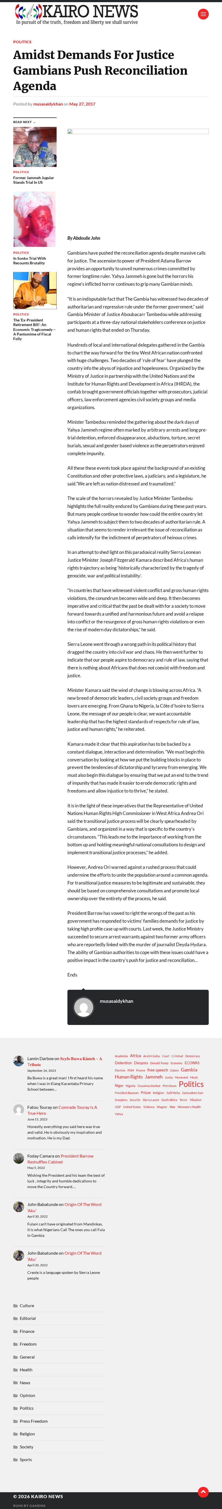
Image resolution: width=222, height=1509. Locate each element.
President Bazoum (127, 1092)
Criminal (177, 1056)
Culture (27, 1305)
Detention (123, 1062)
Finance (27, 1331)
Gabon (174, 1070)
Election (120, 1070)
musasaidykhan (48, 103)
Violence (149, 1107)
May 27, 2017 (82, 103)
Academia (121, 1056)
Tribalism (195, 1100)
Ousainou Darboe (149, 1085)
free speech (157, 1069)
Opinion (27, 1395)
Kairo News (47, 1496)
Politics (22, 42)
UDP (118, 1107)
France (140, 1070)
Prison (146, 1092)
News (25, 1382)
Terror (183, 1100)
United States (132, 1107)
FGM (131, 1070)
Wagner (162, 1107)
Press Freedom (34, 1420)
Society (26, 1446)
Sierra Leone (151, 1100)
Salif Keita (173, 1092)
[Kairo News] (111, 14)
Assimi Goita (151, 1056)
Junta (169, 1077)
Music (194, 1077)
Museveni (181, 1077)
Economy (176, 1063)
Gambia (189, 1070)
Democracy (192, 1056)
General (27, 1356)
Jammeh (154, 1077)
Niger (119, 1085)
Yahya (119, 1114)
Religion (158, 1093)
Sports (26, 1459)
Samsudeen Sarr (192, 1092)
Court (165, 1056)
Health (26, 1369)
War (172, 1107)
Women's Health (189, 1107)
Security (135, 1100)
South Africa (169, 1100)
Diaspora (141, 1063)
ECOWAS (192, 1063)
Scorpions (121, 1100)
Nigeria (130, 1085)
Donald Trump (159, 1063)
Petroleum (170, 1085)
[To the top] (203, 1492)
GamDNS (37, 1506)
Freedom (28, 1343)
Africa (135, 1055)
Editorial (28, 1318)
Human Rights (129, 1077)
